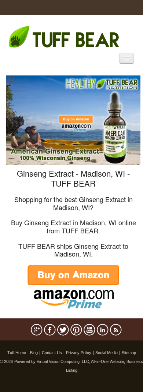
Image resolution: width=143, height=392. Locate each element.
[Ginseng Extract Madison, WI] (73, 119)
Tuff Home (16, 352)
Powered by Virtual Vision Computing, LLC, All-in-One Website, (69, 361)
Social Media (106, 352)
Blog (34, 352)
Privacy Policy (78, 352)
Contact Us (52, 352)
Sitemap (129, 352)
